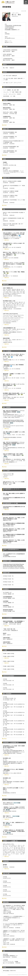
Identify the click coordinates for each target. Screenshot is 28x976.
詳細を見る (6, 240)
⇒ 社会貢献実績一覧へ (14, 742)
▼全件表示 (4, 125)
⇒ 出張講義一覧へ (14, 840)
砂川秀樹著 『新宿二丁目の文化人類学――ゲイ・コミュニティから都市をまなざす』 (14, 393)
